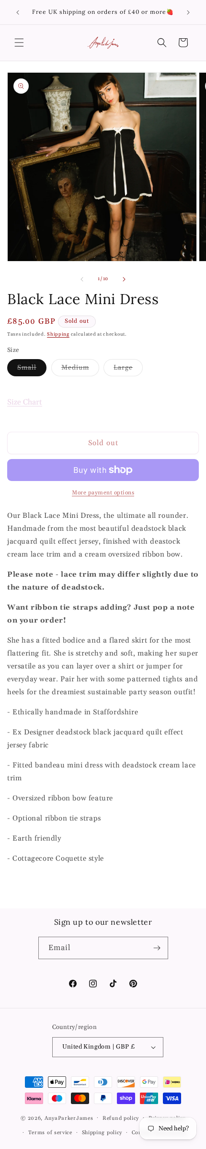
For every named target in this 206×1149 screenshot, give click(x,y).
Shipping (58, 334)
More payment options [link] (103, 492)
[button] (19, 42)
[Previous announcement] (17, 12)
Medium (80, 369)
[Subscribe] (157, 948)
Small (31, 369)
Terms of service (50, 1132)
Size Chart (24, 402)
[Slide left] (81, 279)
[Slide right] (124, 279)
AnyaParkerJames (69, 1118)
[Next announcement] (188, 12)
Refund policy (121, 1118)
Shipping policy (102, 1132)
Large (128, 369)
